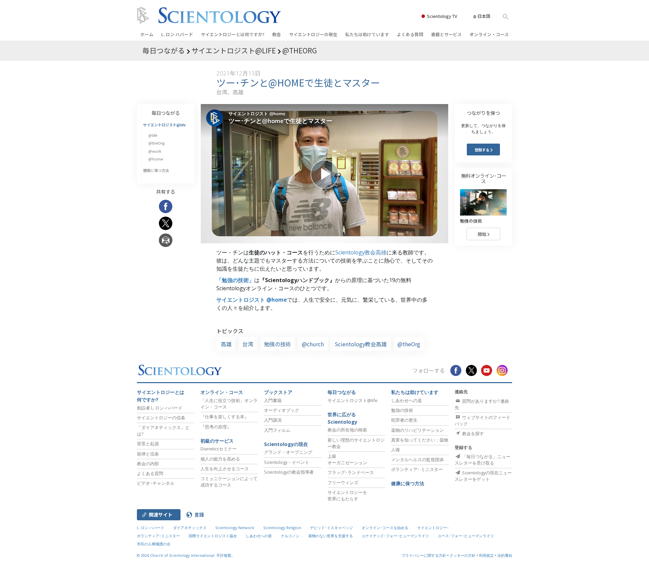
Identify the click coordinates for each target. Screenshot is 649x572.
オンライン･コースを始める (385, 527)
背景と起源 (148, 444)
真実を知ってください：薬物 (419, 440)
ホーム (146, 34)
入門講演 (273, 420)
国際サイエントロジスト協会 (213, 535)
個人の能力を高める (220, 459)
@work (154, 151)
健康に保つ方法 (156, 170)
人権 (395, 450)
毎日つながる (165, 112)
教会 (276, 34)
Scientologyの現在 (286, 444)
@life (152, 135)
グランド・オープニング (288, 452)
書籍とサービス (446, 34)
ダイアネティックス (190, 527)
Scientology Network (234, 527)
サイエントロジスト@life (164, 124)
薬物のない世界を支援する (330, 535)
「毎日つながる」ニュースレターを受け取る (482, 459)
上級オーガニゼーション (347, 459)
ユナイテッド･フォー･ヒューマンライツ (395, 535)
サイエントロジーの (313, 34)
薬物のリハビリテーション (417, 430)
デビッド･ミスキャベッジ (331, 527)
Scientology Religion (282, 527)
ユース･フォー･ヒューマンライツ (466, 535)
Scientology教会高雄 (360, 252)
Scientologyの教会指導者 (289, 472)
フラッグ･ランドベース (351, 472)
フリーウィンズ (343, 482)
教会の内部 (148, 464)
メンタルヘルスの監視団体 (417, 459)
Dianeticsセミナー (218, 449)
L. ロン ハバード (177, 34)
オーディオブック (281, 410)
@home (155, 158)
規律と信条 (148, 454)
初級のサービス (217, 441)
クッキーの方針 (463, 555)
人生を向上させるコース (224, 469)
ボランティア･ (417, 469)
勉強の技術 (277, 344)
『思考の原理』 (215, 427)
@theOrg (409, 344)
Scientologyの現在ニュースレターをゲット (483, 476)
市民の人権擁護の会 (153, 543)
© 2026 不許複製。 (186, 555)
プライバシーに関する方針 (424, 555)
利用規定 (486, 555)
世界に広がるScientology (342, 418)
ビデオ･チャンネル (155, 483)
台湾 (247, 344)
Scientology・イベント (286, 462)
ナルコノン (290, 535)
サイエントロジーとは (232, 34)
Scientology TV (442, 16)
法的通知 (504, 555)
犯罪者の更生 (404, 420)
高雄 (226, 344)
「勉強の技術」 (235, 280)
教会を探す (472, 433)
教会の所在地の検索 (347, 430)
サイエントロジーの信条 (161, 418)
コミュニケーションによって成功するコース (229, 481)
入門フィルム (277, 430)
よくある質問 (410, 34)
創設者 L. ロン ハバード (160, 408)
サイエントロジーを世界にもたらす (347, 495)
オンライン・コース (489, 34)
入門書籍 (273, 400)
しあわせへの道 (406, 400)
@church (313, 344)
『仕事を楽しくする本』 (224, 417)
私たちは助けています (367, 34)
